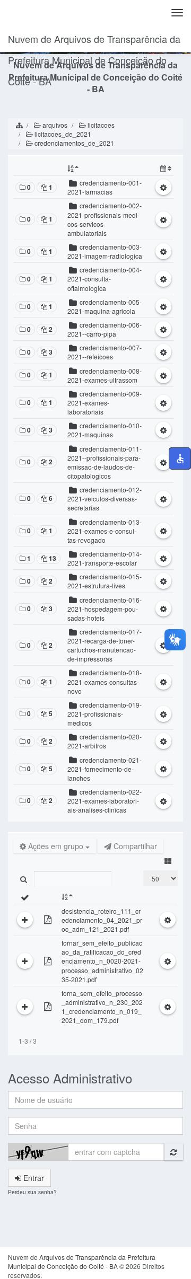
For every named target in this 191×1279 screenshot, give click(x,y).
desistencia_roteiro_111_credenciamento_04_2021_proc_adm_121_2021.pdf (102, 919)
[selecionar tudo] (25, 896)
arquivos (54, 124)
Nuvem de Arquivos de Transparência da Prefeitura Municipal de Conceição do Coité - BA (94, 42)
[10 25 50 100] (160, 878)
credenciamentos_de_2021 (73, 142)
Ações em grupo (55, 846)
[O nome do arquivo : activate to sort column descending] (102, 897)
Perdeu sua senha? (32, 1192)
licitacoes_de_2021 (62, 133)
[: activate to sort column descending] (105, 168)
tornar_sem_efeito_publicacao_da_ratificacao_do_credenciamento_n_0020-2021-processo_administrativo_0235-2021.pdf (102, 961)
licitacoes (100, 124)
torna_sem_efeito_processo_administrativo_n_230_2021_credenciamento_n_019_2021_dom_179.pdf (102, 1007)
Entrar (32, 1177)
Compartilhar (134, 846)
